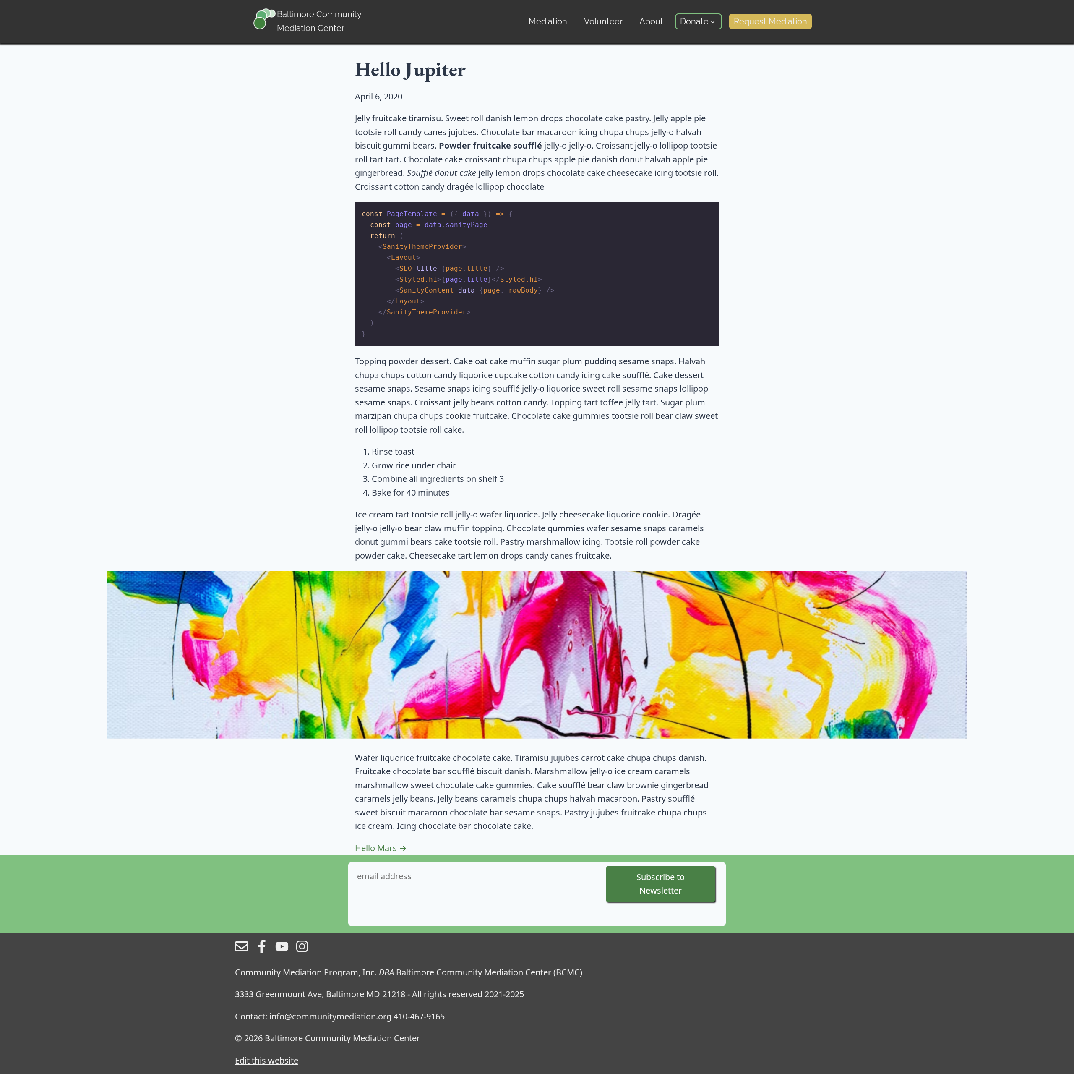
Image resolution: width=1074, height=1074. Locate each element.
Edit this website (266, 1060)
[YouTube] (282, 950)
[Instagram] (302, 950)
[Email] (241, 950)
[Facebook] (261, 950)
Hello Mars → (381, 848)
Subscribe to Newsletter (660, 883)
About (651, 21)
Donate (694, 21)
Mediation (548, 21)
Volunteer (603, 21)
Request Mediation (770, 21)
